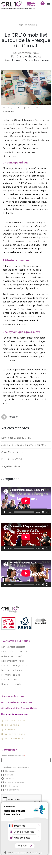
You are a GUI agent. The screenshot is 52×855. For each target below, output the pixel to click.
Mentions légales (10, 675)
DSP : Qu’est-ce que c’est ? (16, 651)
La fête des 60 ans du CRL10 (16, 438)
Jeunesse (9, 778)
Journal (16, 60)
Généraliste (10, 771)
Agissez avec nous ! (11, 656)
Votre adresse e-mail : (13, 756)
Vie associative (39, 60)
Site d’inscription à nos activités (19, 708)
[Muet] (43, 512)
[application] (26, 500)
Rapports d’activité (11, 684)
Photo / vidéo (11, 786)
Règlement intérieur (12, 661)
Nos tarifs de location (12, 670)
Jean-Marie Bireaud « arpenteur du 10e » (23, 445)
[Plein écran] (47, 512)
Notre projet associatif (13, 647)
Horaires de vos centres (14, 714)
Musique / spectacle (14, 782)
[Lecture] (4, 512)
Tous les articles (27, 25)
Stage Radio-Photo (11, 466)
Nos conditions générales (15, 665)
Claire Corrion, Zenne (12, 452)
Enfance (9, 775)
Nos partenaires (9, 679)
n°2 (24, 60)
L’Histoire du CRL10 (11, 459)
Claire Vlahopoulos (29, 56)
